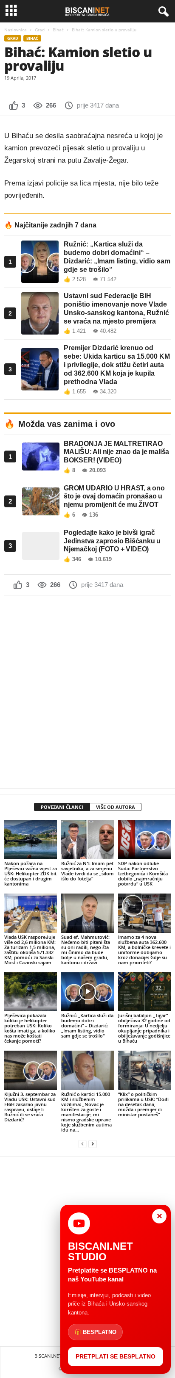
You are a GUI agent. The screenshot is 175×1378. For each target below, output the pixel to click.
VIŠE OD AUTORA (115, 807)
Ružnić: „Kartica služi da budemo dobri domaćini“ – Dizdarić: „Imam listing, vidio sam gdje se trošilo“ (87, 1025)
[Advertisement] (87, 691)
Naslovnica (15, 30)
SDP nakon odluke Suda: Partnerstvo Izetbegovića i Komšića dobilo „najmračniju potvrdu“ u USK (143, 873)
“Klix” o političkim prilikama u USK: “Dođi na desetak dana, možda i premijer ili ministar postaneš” (143, 1104)
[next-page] (92, 1144)
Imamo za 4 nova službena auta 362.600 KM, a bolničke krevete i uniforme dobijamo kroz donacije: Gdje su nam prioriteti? (144, 950)
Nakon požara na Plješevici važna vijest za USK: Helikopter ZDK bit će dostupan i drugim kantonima (30, 873)
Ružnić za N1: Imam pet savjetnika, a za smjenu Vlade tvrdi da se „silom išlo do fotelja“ (87, 871)
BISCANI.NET (48, 1356)
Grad (40, 30)
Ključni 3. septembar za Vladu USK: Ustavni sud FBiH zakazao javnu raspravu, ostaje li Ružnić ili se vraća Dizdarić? (30, 1107)
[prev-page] (82, 1144)
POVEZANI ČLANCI (62, 807)
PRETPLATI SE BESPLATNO (115, 1356)
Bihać (58, 30)
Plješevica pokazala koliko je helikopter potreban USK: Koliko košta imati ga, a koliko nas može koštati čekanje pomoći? (29, 1028)
